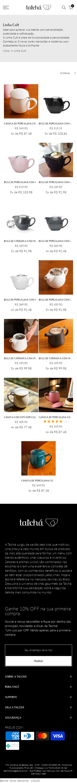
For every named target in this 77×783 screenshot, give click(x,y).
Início (6, 50)
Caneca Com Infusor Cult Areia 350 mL (29, 417)
